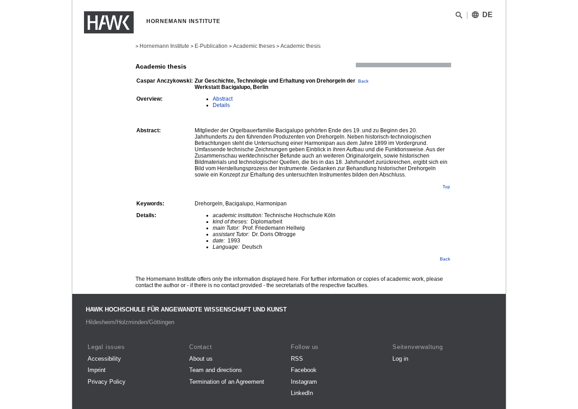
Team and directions (215, 370)
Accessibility (104, 358)
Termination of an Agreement (226, 381)
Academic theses (254, 46)
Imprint (97, 370)
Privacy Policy (107, 381)
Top (446, 186)
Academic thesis (300, 46)
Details (221, 105)
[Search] (459, 17)
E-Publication (211, 46)
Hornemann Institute (164, 46)
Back (363, 81)
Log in (400, 358)
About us (201, 358)
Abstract (223, 99)
